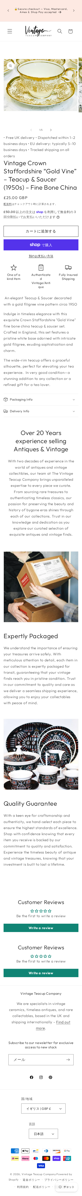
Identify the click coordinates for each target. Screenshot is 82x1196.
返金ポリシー (31, 1179)
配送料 (8, 203)
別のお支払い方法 (41, 256)
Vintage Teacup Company (39, 1174)
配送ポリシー (41, 1186)
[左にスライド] (31, 129)
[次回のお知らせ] (73, 10)
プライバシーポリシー (58, 1179)
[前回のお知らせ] (8, 10)
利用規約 (23, 1186)
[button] (9, 31)
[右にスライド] (51, 129)
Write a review (41, 928)
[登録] (68, 1059)
